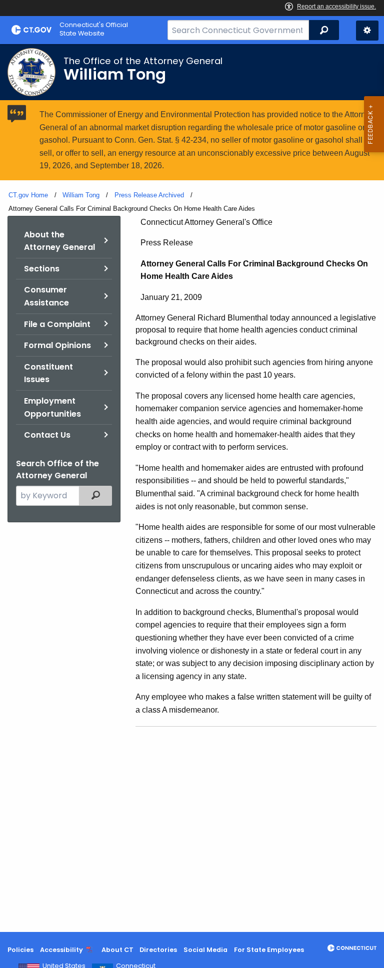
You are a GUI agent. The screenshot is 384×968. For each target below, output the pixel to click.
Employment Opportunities (52, 407)
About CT (118, 949)
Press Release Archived (149, 195)
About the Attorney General (59, 241)
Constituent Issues (48, 373)
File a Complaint (57, 324)
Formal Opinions (57, 345)
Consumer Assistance (46, 296)
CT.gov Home (28, 195)
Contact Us (47, 435)
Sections (42, 268)
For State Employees (269, 949)
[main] (192, 488)
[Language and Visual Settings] (367, 31)
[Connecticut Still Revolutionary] (352, 947)
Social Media (206, 949)
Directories (158, 949)
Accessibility (61, 949)
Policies (21, 949)
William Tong (81, 195)
